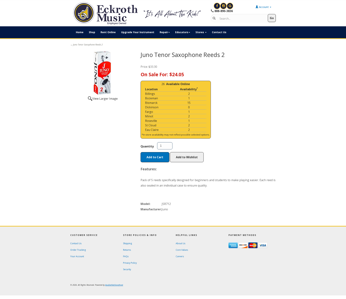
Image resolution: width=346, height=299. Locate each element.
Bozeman (151, 98)
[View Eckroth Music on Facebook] (217, 6)
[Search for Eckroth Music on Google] (230, 6)
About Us (180, 243)
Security (127, 269)
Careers (180, 256)
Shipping (127, 243)
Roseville (151, 121)
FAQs (125, 256)
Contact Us (219, 32)
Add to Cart (155, 157)
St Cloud (150, 125)
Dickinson (151, 107)
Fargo (149, 112)
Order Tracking (78, 249)
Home (79, 32)
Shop (92, 32)
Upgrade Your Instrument (137, 32)
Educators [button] (181, 32)
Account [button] (263, 7)
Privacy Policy (130, 262)
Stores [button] (200, 32)
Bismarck (151, 103)
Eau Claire (152, 130)
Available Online (178, 84)
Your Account (77, 256)
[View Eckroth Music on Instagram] (224, 6)
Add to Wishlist (187, 157)
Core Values (182, 249)
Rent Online (108, 32)
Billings (150, 94)
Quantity (147, 146)
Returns (127, 249)
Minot (149, 116)
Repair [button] (164, 32)
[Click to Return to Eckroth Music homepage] (137, 13)
